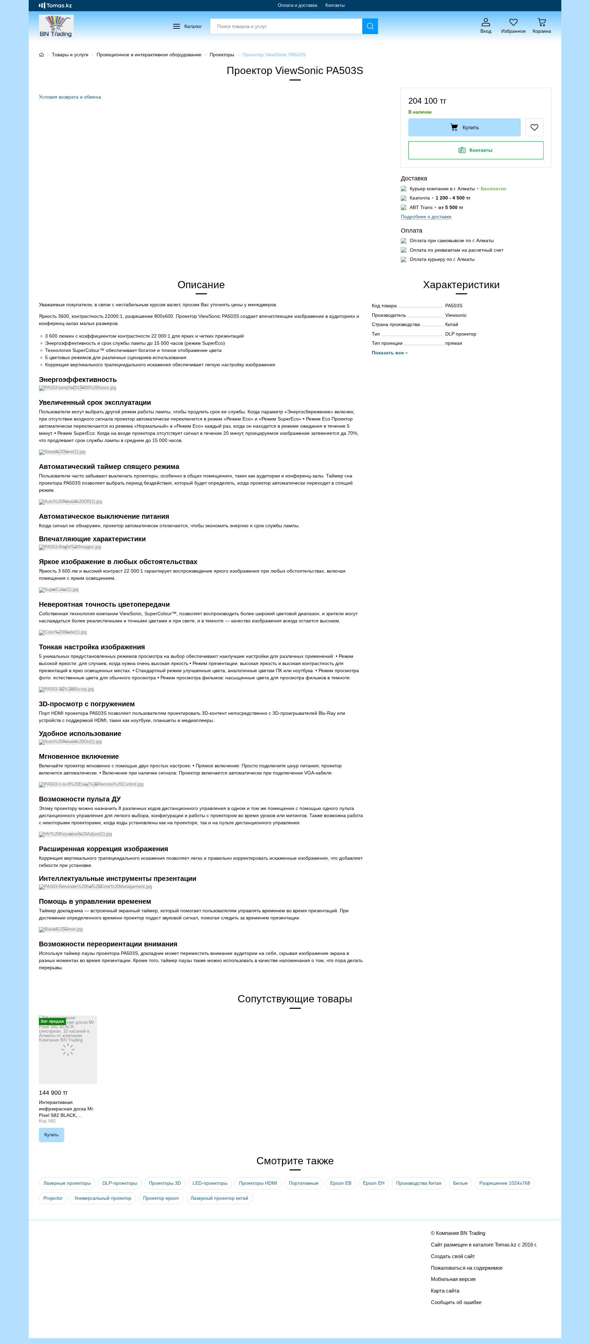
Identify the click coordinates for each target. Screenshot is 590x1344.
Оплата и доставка (297, 5)
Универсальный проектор (102, 1198)
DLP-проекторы (119, 1183)
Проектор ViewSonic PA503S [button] (274, 54)
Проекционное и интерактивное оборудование (149, 54)
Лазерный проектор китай (219, 1198)
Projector (53, 1198)
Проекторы (222, 54)
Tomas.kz (506, 1244)
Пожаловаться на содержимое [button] (467, 1268)
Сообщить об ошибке (456, 1302)
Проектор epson (161, 1198)
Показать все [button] (388, 352)
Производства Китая (418, 1183)
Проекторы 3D (165, 1183)
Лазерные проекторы (67, 1183)
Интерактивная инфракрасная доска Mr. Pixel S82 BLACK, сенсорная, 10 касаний (66, 1109)
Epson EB (340, 1183)
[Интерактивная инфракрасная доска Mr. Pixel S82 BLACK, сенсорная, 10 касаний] (68, 1050)
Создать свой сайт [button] (453, 1256)
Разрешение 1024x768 (504, 1183)
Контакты (335, 5)
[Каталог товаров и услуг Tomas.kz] (55, 5)
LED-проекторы (210, 1183)
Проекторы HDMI (258, 1183)
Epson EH (373, 1183)
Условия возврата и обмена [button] (70, 97)
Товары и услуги (70, 54)
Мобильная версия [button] (453, 1279)
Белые (460, 1183)
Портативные (304, 1183)
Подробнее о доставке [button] (426, 216)
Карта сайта (445, 1291)
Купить (471, 127)
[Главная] (41, 54)
